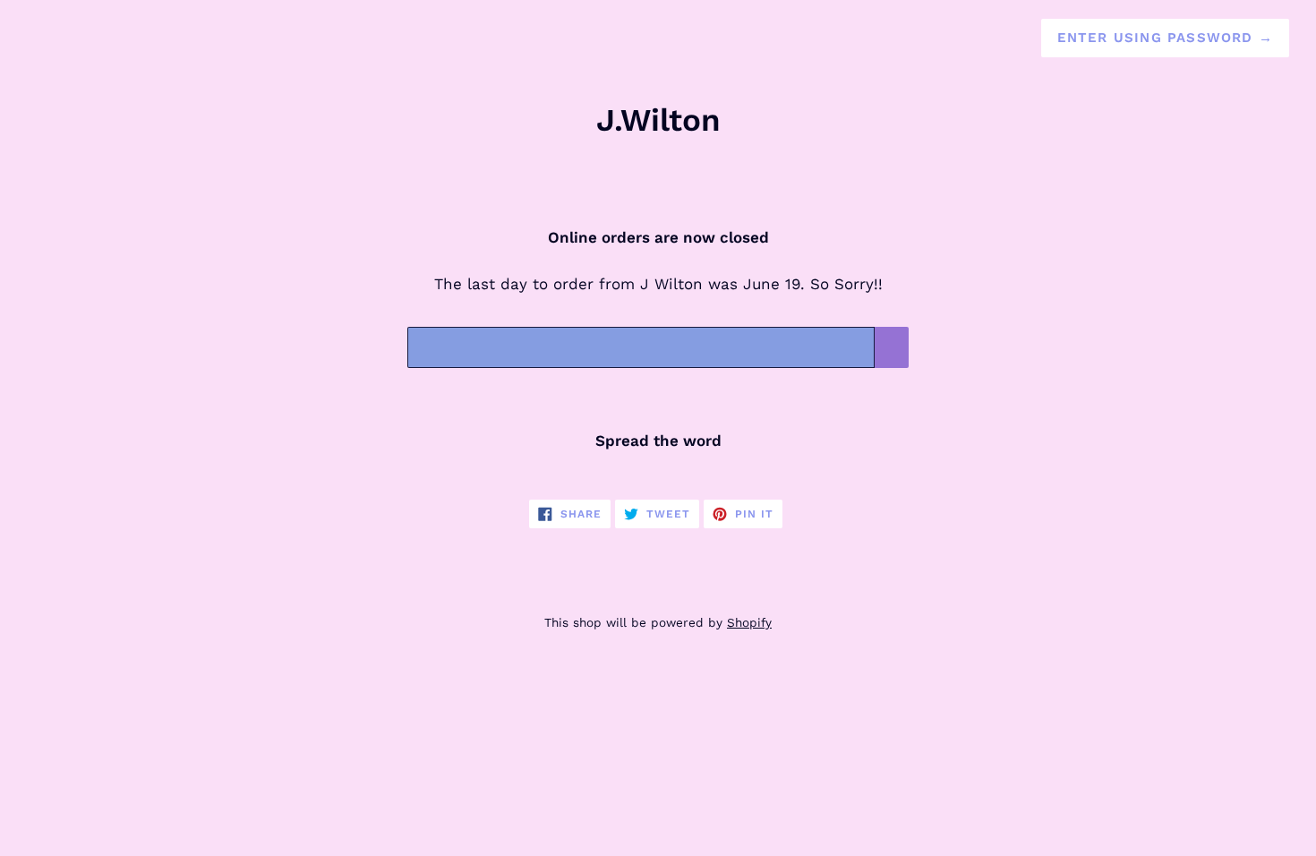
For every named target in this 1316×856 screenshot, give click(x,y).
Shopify (749, 622)
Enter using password (1165, 38)
